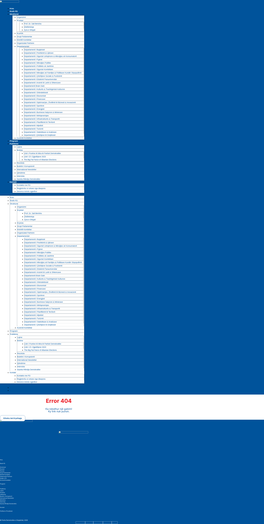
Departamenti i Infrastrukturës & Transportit (42, 119)
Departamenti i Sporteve (34, 106)
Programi (14, 141)
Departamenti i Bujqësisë (34, 50)
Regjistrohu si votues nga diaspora (31, 188)
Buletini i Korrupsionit (25, 166)
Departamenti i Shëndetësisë (36, 93)
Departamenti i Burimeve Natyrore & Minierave (43, 112)
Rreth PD (14, 11)
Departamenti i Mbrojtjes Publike (37, 63)
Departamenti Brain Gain (34, 86)
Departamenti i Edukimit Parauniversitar (40, 79)
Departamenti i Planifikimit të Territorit (39, 122)
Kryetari (2, 469)
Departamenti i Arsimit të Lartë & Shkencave (42, 83)
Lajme (19, 147)
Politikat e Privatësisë (6, 511)
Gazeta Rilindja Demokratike (28, 179)
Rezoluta (20, 163)
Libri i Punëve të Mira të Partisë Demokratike (42, 153)
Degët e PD (3, 478)
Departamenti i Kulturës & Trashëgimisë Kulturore (44, 89)
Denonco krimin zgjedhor (27, 191)
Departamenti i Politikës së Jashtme (39, 66)
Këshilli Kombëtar (24, 40)
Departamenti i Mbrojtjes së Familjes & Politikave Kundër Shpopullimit (52, 73)
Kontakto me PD (23, 185)
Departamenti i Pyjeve (33, 60)
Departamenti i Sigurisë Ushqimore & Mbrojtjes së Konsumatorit (50, 56)
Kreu (12, 9)
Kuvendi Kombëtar (24, 138)
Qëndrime (21, 173)
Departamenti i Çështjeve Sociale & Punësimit (43, 76)
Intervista (20, 176)
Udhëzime (3, 494)
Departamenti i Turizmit (33, 129)
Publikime (14, 144)
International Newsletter (26, 170)
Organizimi (21, 17)
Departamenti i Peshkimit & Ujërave (38, 53)
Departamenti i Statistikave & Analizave (40, 132)
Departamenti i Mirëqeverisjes (36, 116)
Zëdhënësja (29, 27)
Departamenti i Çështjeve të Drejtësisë (39, 135)
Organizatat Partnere (25, 43)
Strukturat (3, 467)
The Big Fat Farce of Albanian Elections (40, 160)
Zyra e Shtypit (29, 30)
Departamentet (23, 46)
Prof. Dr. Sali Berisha (32, 24)
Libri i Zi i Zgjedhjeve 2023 (35, 157)
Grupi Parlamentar (24, 37)
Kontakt (13, 182)
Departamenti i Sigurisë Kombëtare (38, 69)
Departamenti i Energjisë (34, 109)
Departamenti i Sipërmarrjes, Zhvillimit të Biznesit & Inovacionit (50, 102)
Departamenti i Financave (34, 99)
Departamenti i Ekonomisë (35, 96)
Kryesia (20, 33)
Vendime (2, 492)
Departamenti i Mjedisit (33, 126)
